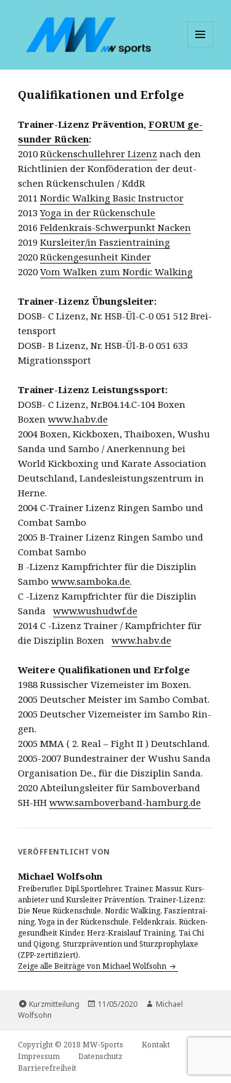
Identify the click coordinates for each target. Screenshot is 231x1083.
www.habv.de (78, 419)
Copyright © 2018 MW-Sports (70, 1044)
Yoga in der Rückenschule (97, 212)
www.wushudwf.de (95, 610)
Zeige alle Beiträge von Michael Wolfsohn (93, 966)
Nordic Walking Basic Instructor (112, 198)
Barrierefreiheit (47, 1068)
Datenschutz (100, 1056)
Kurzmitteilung (54, 1004)
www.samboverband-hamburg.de (125, 802)
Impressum (39, 1056)
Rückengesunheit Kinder (95, 257)
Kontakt (156, 1044)
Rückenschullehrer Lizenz (98, 153)
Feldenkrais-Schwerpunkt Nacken (115, 227)
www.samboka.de (90, 581)
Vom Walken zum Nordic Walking (116, 271)
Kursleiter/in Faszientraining (105, 242)
